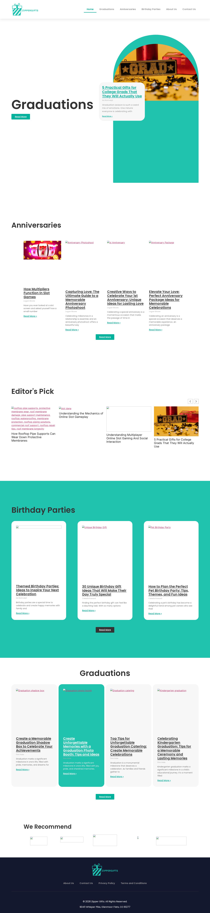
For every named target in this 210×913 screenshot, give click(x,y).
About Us (171, 9)
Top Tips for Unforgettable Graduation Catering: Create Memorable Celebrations (128, 746)
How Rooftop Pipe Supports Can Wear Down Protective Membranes (33, 437)
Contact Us (189, 9)
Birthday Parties (151, 9)
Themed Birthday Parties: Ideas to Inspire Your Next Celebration (37, 590)
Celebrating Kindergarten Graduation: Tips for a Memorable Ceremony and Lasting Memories (174, 748)
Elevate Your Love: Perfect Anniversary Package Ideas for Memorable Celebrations (166, 299)
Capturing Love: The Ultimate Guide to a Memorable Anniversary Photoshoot (82, 299)
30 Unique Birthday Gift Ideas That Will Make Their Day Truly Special (104, 590)
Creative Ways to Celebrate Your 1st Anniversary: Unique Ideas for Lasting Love (125, 297)
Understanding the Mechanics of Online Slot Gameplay (81, 415)
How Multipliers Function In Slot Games (37, 293)
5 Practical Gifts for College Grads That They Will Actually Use (122, 92)
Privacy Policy (107, 883)
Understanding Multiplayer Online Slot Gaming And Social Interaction (127, 438)
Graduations (106, 9)
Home (90, 9)
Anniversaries (128, 9)
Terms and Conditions (134, 883)
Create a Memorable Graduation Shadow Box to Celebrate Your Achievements (34, 744)
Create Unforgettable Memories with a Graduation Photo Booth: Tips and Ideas (81, 746)
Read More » (107, 116)
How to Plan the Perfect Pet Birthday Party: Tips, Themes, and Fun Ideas (168, 590)
